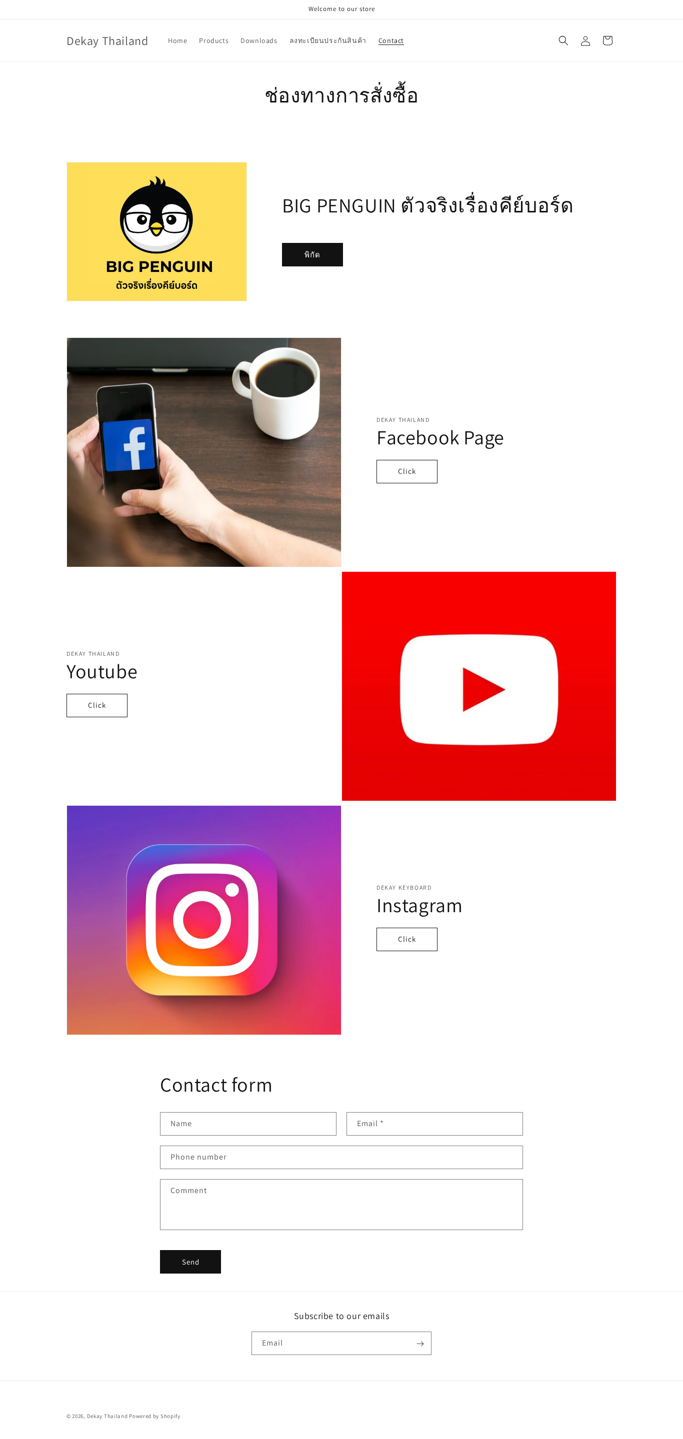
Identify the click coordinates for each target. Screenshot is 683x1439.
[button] (563, 40)
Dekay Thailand (107, 1416)
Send (191, 1262)
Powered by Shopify (154, 1416)
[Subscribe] (420, 1344)
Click (407, 471)
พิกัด (312, 254)
